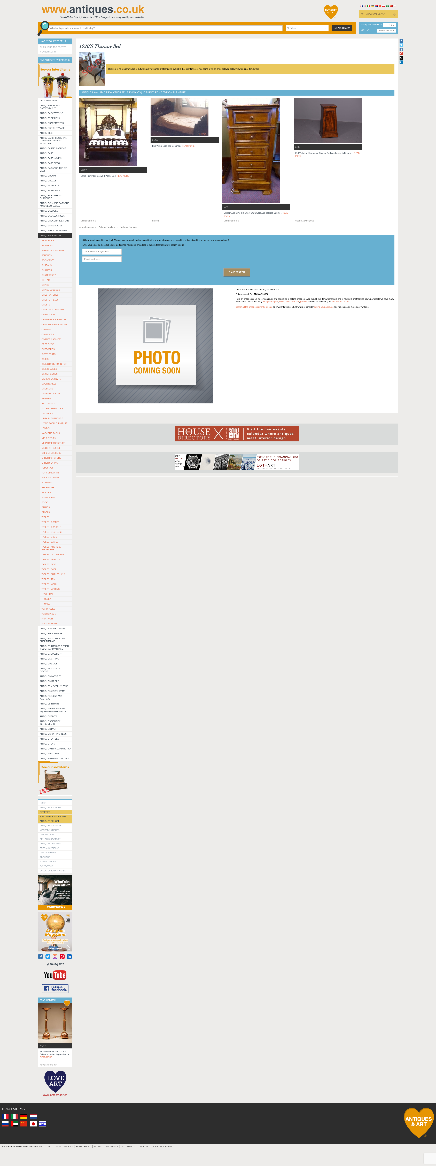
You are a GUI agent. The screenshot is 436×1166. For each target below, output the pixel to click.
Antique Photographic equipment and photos (53, 710)
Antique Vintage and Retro (55, 749)
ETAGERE (46, 398)
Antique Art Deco (50, 163)
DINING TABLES (49, 369)
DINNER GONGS (50, 374)
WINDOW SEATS (49, 624)
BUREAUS (47, 265)
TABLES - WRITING (51, 589)
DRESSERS (47, 389)
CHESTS (46, 305)
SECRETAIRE (48, 487)
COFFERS (46, 329)
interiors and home (340, 301)
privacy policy (83, 1146)
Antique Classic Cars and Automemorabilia (54, 204)
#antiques (55, 963)
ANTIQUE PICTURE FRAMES (53, 230)
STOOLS (46, 512)
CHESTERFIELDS (50, 300)
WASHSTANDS (49, 614)
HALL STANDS (49, 403)
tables (288, 301)
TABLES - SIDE (49, 564)
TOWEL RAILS (48, 594)
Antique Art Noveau (51, 158)
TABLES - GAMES (50, 542)
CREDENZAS (48, 344)
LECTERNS (47, 413)
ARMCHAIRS (48, 240)
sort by (365, 30)
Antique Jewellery (51, 654)
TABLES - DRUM (49, 537)
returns (98, 1146)
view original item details (247, 69)
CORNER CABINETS (51, 339)
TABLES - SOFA (49, 569)
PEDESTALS (47, 468)
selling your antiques (323, 307)
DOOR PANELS (49, 384)
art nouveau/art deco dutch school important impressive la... (55, 1054)
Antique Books (48, 176)
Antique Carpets (49, 186)
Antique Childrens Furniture (50, 197)
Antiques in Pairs (49, 704)
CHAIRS (45, 285)
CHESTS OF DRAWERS (53, 310)
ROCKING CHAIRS (50, 478)
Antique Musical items (52, 691)
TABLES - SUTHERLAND (53, 574)
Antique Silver (48, 729)
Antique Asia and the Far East (53, 169)
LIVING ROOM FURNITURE (54, 423)
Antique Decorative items (54, 221)
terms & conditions (63, 1146)
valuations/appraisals (53, 871)
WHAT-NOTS (47, 619)
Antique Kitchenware (52, 128)
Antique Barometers (52, 123)
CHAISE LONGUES (51, 290)
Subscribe (144, 1146)
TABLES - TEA (48, 579)
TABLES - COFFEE (50, 522)
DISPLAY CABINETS (51, 379)
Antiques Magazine (50, 825)
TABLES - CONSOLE (51, 527)
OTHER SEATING (50, 463)
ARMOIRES (47, 245)
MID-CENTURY (49, 438)
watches (295, 301)
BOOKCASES (48, 260)
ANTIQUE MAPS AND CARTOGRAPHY (50, 107)
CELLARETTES (49, 280)
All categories (48, 100)
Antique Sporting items (53, 734)
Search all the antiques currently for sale (254, 307)
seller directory (50, 839)
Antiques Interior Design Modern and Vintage (54, 647)
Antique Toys (47, 744)
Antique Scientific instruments (50, 722)
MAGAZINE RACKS (51, 433)
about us (45, 857)
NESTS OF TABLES (51, 448)
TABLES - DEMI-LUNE (52, 532)
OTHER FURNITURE (51, 458)
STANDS (46, 507)
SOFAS (45, 502)
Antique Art (46, 153)
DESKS (45, 359)
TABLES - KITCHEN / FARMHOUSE (51, 548)
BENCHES (47, 255)
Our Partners (48, 853)
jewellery (304, 301)
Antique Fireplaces (51, 226)
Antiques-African (50, 118)
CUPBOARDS (48, 349)
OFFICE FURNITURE (51, 453)
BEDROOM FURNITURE (53, 250)
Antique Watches (49, 754)
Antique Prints (48, 716)
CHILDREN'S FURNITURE (54, 319)
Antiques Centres (50, 843)
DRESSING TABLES (51, 394)
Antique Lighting (49, 659)
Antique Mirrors (49, 681)
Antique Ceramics (50, 190)
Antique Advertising (51, 113)
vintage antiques (270, 301)
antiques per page (371, 25)
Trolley (46, 599)
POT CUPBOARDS (50, 473)
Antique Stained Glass (52, 628)
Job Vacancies (48, 862)
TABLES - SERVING (51, 559)
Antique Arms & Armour (53, 148)
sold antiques (128, 1146)
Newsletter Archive (162, 1146)
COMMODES (48, 334)
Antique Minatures (50, 676)
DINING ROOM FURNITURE (55, 364)
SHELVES (46, 492)
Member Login (48, 52)
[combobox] (307, 28)
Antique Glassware (51, 633)
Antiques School (49, 821)
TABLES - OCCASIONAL (53, 554)
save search (237, 272)
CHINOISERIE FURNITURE (54, 324)
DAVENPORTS (49, 354)
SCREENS (47, 482)
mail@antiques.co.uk (39, 1146)
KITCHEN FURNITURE (52, 408)
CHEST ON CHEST (51, 295)
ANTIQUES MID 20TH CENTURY (50, 670)
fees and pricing (49, 848)
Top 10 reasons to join (53, 816)
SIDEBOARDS (48, 497)
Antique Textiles (49, 739)
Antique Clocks (49, 211)
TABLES (45, 517)
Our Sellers (47, 834)
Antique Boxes (48, 181)
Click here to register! (53, 47)
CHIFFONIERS (48, 314)
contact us (46, 866)
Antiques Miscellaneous (54, 686)
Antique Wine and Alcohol (55, 758)
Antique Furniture (50, 235)
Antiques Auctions (50, 807)
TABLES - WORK (49, 584)
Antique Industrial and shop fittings (53, 639)
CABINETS (47, 270)
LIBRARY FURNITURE (52, 418)
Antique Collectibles (52, 216)
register (45, 812)
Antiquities (46, 133)
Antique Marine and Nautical (51, 697)
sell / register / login (373, 14)
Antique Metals (48, 664)
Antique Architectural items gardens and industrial (53, 141)
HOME (43, 803)
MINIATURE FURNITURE (53, 443)
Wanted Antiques (49, 830)
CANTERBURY (49, 275)
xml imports (112, 1146)
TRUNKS (46, 604)
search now (342, 28)
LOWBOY (46, 428)
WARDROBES (48, 609)
